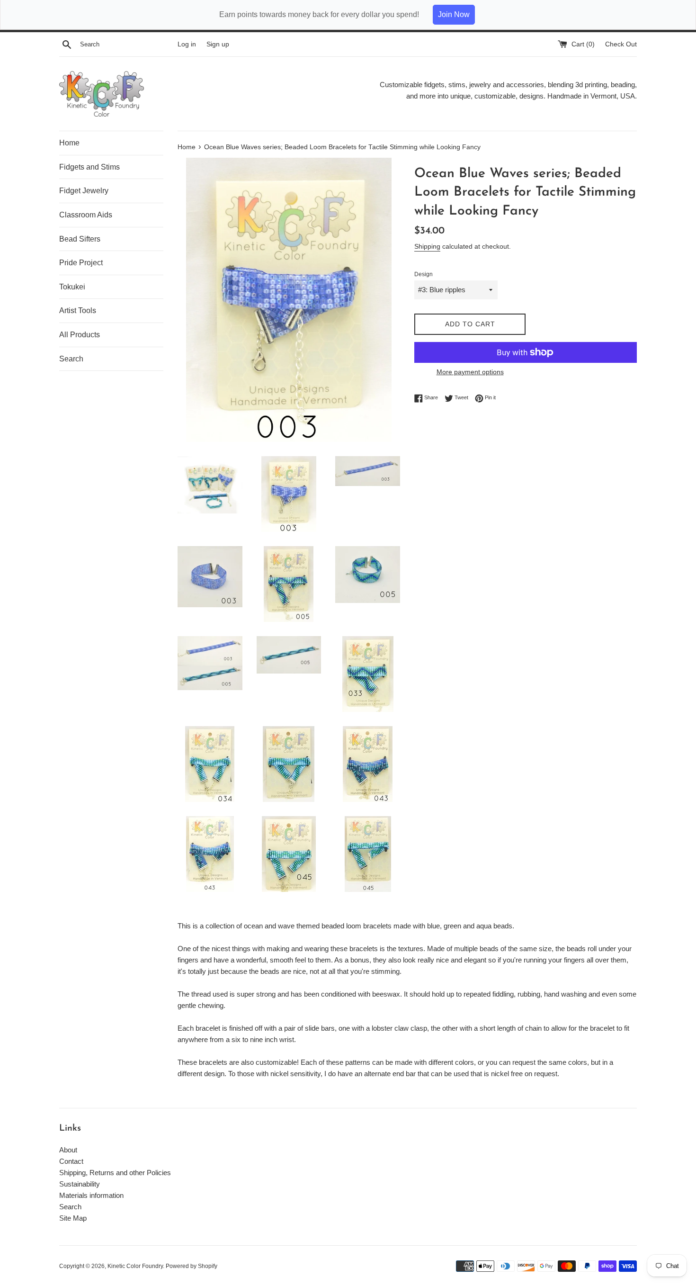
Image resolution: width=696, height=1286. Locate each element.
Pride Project (81, 263)
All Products (79, 335)
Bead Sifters (79, 239)
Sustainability (79, 1184)
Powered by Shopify (191, 1266)
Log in (187, 44)
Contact (71, 1161)
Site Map (73, 1218)
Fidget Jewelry (83, 191)
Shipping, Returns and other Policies (115, 1173)
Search (71, 359)
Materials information (91, 1195)
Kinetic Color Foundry (135, 1266)
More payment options (470, 372)
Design (423, 274)
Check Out (621, 44)
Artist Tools (77, 310)
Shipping (427, 246)
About (68, 1150)
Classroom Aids (85, 215)
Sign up (217, 44)
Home (69, 143)
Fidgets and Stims (89, 167)
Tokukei (72, 287)
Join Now (454, 14)
